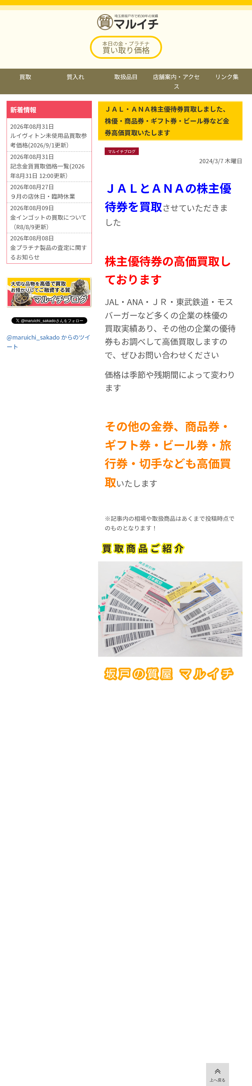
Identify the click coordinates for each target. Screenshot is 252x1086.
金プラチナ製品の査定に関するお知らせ (48, 252)
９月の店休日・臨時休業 (42, 196)
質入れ (75, 76)
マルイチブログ (122, 151)
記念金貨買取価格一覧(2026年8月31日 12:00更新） (47, 171)
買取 (25, 76)
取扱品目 (126, 76)
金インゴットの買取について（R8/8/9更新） (48, 222)
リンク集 (227, 76)
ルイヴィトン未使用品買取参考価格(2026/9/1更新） (48, 140)
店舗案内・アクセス (176, 81)
